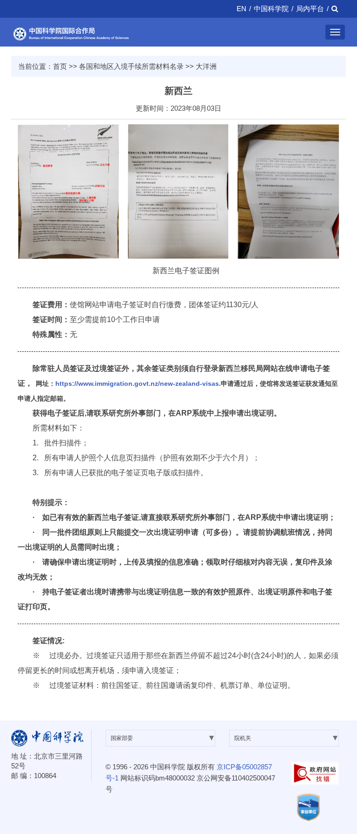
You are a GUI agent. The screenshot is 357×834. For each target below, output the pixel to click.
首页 (60, 66)
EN (241, 9)
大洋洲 (206, 66)
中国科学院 (271, 9)
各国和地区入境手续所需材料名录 (131, 66)
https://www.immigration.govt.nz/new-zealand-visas (137, 383)
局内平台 (310, 9)
